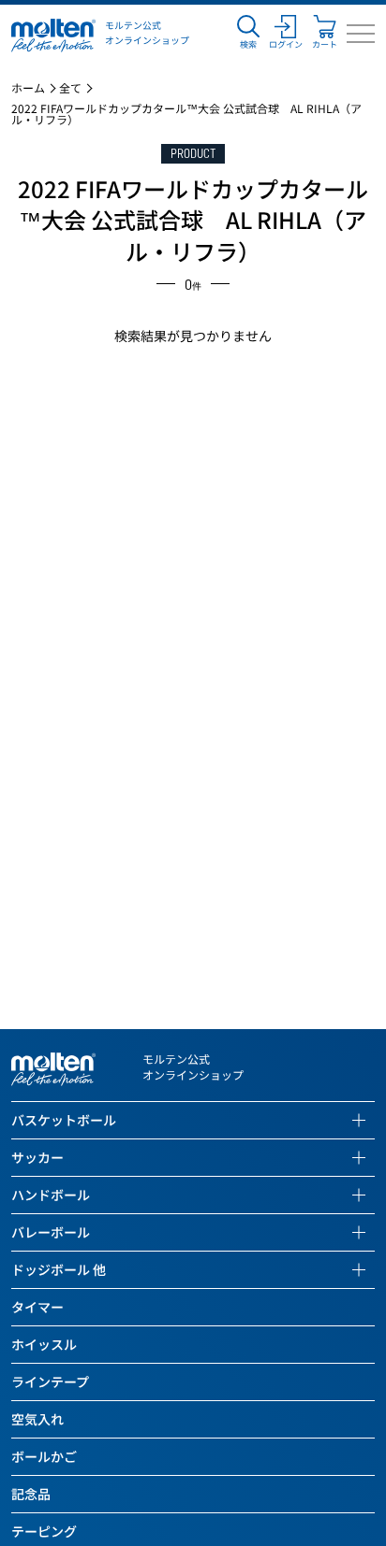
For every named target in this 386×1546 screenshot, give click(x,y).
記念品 (31, 1493)
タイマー (37, 1306)
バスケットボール (63, 1119)
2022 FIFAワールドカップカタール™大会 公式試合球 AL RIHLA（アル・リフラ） (186, 114)
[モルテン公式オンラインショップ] (53, 33)
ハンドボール (50, 1194)
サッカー (37, 1157)
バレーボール (50, 1231)
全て (70, 87)
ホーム (28, 87)
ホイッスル (44, 1344)
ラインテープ (50, 1381)
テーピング (44, 1531)
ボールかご (44, 1456)
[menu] (361, 33)
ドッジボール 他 (58, 1269)
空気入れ (37, 1418)
